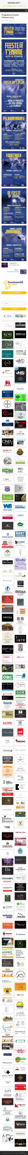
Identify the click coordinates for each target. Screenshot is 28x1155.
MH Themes (23, 1153)
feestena (12, 20)
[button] (26, 10)
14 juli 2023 (5, 20)
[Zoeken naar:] (14, 303)
